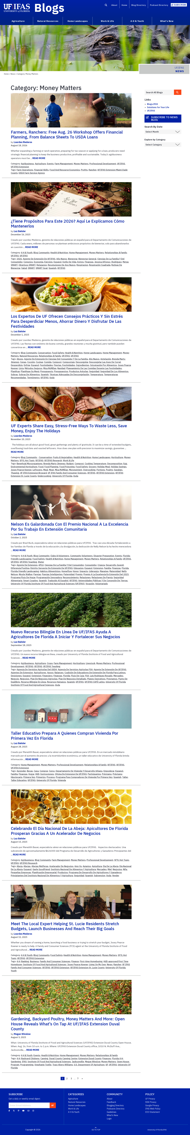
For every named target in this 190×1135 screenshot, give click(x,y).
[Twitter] (14, 1111)
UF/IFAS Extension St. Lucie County (87, 967)
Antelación (105, 359)
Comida (47, 362)
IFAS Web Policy (152, 1108)
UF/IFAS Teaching (28, 562)
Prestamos (112, 679)
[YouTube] (23, 1111)
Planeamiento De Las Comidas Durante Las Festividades (94, 368)
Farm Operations (25, 170)
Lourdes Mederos (23, 142)
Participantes (94, 774)
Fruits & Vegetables (63, 457)
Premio (78, 574)
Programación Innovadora (49, 577)
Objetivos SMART (27, 265)
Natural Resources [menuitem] (47, 21)
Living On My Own (97, 964)
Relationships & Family (116, 252)
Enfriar (27, 365)
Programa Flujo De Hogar (23, 577)
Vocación (90, 583)
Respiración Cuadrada (99, 265)
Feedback (111, 1102)
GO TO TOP (96, 1130)
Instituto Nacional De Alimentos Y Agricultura (73, 869)
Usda (52, 377)
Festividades (46, 365)
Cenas (23, 362)
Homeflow (67, 571)
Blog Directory (138, 5)
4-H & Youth (26, 252)
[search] (177, 92)
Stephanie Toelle (43, 1064)
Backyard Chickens (30, 1058)
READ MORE (38, 158)
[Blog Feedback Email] (28, 1111)
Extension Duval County (89, 1058)
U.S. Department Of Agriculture (89, 1064)
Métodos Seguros (33, 368)
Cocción (31, 362)
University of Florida (155, 1130)
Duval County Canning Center (63, 1058)
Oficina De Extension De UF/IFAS (71, 774)
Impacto (84, 571)
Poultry (109, 469)
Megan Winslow (22, 1033)
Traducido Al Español (58, 580)
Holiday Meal (103, 466)
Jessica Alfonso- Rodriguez (108, 262)
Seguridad (94, 371)
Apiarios (87, 866)
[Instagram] (33, 1111)
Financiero (47, 675)
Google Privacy (152, 1105)
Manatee (104, 571)
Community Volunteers (81, 555)
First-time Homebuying (91, 961)
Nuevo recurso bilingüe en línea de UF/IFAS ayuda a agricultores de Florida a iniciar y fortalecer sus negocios (65, 634)
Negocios (24, 679)
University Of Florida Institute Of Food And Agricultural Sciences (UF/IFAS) (48, 583)
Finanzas (89, 262)
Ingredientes (82, 365)
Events (50, 163)
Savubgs (118, 469)
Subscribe (180, 4)
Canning (44, 1058)
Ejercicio (48, 262)
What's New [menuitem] (166, 21)
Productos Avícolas (78, 371)
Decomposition (114, 463)
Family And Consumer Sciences (55, 961)
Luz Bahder (20, 231)
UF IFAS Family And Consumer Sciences (67, 473)
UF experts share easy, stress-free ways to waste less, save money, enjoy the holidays (69, 428)
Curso (52, 771)
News (12, 74)
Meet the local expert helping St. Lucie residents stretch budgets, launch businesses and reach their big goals (65, 926)
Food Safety (58, 352)
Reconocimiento (71, 577)
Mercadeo (118, 675)
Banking (25, 961)
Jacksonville (78, 1061)
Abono (20, 359)
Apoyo (50, 672)
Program (15, 1064)
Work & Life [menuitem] (107, 21)
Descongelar (82, 362)
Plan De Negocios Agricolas (44, 679)
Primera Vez (29, 777)
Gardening (16, 1061)
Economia (38, 262)
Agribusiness (27, 163)
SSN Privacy (150, 1102)
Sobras (14, 374)
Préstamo (107, 774)
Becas (30, 771)
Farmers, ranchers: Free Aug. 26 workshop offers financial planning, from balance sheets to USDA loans (67, 134)
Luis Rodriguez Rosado (101, 675)
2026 (19, 259)
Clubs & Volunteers (59, 555)
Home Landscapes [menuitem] (78, 21)
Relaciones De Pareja (102, 577)
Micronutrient (75, 469)
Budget (70, 463)
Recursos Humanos (56, 682)
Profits (84, 170)
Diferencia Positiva (20, 568)
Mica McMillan (49, 368)
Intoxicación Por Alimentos (103, 365)
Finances (106, 1058)
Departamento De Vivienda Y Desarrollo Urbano (79, 771)
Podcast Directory (159, 5)
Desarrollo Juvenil (115, 565)
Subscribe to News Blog (164, 118)
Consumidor (91, 565)
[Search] (106, 5)
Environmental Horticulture (24, 466)
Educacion (78, 568)
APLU (41, 565)
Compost (57, 362)
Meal (45, 469)
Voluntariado (101, 583)
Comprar (44, 771)
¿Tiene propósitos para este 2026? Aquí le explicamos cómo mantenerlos (67, 223)
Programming (26, 1064)
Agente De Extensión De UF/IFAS (39, 259)
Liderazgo (94, 571)
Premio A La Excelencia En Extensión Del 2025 (106, 574)
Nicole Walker (25, 574)
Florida (125, 568)
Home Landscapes (93, 352)
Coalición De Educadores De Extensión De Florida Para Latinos (95, 672)
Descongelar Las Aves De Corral (105, 362)
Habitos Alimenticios (50, 571)
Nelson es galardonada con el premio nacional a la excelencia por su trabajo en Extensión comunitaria (69, 526)
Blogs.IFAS (152, 104)
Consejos (28, 262)
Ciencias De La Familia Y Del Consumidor (64, 565)
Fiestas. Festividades (64, 365)
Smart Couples (30, 580)
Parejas (37, 574)
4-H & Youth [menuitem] (137, 21)
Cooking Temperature (95, 463)
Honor (76, 571)
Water (41, 562)
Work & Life (68, 460)
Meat (51, 469)
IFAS (24, 1061)
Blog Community (41, 252)
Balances (59, 672)
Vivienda (62, 780)
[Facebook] (9, 1111)
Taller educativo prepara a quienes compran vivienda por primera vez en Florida (64, 735)
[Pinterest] (18, 1111)
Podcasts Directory (115, 1108)
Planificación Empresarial (44, 872)
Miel (110, 869)
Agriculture (40, 163)
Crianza (101, 565)
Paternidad (69, 574)
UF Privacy (150, 1098)
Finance (75, 961)
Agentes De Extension (22, 672)
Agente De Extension (27, 565)
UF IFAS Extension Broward (33, 473)
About (114, 5)
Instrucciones (47, 774)
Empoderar (109, 771)
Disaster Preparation (104, 555)
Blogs (49, 7)
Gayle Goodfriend (41, 869)
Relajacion (42, 265)
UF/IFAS (121, 163)
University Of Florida (62, 476)
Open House (123, 1061)
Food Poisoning (67, 466)
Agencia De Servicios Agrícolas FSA (75, 669)
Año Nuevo (61, 259)
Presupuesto (46, 371)
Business (34, 961)
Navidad (61, 368)
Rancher (92, 170)
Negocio (15, 679)
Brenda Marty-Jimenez (54, 463)
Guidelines (111, 1112)
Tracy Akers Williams (62, 1064)
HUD (37, 774)
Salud (24, 268)
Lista (21, 368)
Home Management (78, 252)
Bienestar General (87, 259)
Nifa (125, 869)
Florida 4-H (117, 1058)
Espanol (58, 262)
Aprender (21, 771)
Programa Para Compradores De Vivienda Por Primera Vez (84, 777)
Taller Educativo (19, 780)
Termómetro (33, 377)
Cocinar (39, 362)
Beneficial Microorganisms (29, 463)
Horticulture (117, 457)
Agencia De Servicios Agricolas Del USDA (37, 669)
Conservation (44, 352)
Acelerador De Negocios (61, 866)
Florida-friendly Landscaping (25, 571)
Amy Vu (78, 866)
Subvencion (99, 875)
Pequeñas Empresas (21, 872)
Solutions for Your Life (158, 107)
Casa (36, 771)
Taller (125, 777)
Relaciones (85, 577)
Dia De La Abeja (110, 866)
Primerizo (41, 777)
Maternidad (115, 571)
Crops (50, 663)
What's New (112, 1115)
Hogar (31, 774)
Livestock (90, 663)
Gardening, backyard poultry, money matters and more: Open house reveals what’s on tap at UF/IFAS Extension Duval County (68, 1023)
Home (124, 5)
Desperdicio (17, 365)
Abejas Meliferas (40, 866)
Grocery (92, 466)
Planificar (15, 371)
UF (107, 1064)
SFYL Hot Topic (27, 460)
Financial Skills (41, 170)
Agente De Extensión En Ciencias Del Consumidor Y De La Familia (56, 359)
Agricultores (40, 672)
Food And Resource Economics (65, 170)
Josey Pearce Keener (21, 469)
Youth (14, 970)
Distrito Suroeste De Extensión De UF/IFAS (51, 568)
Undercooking (44, 476)
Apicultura (97, 866)
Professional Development (102, 163)
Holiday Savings (118, 466)
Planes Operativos (96, 679)
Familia (107, 568)
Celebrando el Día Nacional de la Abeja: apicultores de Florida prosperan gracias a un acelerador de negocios (69, 831)
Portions (101, 469)
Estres (80, 262)
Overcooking (89, 469)
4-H (18, 961)
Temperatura (96, 374)
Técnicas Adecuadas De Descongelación (69, 374)
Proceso (51, 777)
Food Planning (51, 466)
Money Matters (81, 163)
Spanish (52, 268)
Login (109, 1118)
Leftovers (37, 469)
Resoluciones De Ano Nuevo (61, 265)
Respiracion (82, 265)
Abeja (19, 866)
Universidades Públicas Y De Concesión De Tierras (103, 580)
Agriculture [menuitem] (18, 21)
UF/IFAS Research (53, 460)
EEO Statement (152, 1112)
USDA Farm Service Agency (32, 173)
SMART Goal (42, 268)
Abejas (27, 866)
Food (40, 466)
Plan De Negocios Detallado (72, 679)
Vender (115, 875)
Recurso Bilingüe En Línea (33, 682)
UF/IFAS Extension (20, 166)
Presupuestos (61, 371)
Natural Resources (29, 356)
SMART (31, 268)
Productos (63, 872)
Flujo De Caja (77, 675)
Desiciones (16, 675)
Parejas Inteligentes (52, 574)
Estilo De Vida (69, 262)
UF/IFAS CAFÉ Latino (95, 682)
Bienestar (72, 259)
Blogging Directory (115, 1105)
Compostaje (69, 362)
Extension (98, 568)
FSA (87, 675)
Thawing (15, 473)
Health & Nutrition (59, 252)
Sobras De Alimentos (29, 374)
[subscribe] (52, 1105)
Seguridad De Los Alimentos (114, 371)
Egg (125, 463)
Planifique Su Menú (30, 371)
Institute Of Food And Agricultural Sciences (44, 964)
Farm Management (64, 163)
